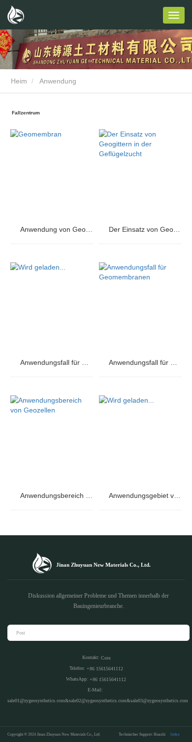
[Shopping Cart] (152, 16)
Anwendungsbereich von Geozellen (56, 495)
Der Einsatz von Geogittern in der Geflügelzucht (145, 229)
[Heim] (15, 14)
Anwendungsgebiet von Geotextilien (145, 495)
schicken (177, 633)
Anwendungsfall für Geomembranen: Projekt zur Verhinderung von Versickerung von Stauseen (56, 362)
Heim (18, 81)
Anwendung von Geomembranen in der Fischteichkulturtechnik (56, 229)
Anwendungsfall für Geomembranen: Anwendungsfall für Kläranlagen (145, 362)
